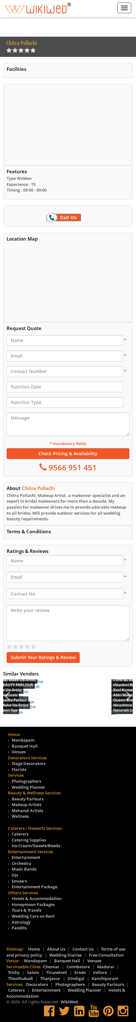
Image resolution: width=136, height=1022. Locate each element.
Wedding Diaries (65, 955)
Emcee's (19, 881)
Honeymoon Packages (33, 904)
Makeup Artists (26, 804)
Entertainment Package (34, 887)
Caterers (20, 834)
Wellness (20, 816)
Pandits (19, 928)
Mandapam (23, 740)
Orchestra (21, 863)
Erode (80, 972)
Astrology (21, 922)
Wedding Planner (28, 787)
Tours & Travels (26, 910)
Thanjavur (50, 978)
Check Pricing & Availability (68, 453)
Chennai (51, 967)
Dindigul (76, 978)
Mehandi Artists (27, 810)
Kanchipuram (105, 978)
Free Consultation (106, 955)
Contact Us (83, 949)
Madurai (105, 967)
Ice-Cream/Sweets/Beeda (36, 845)
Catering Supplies (29, 840)
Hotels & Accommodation (37, 898)
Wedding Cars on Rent (33, 916)
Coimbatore (78, 967)
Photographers (26, 781)
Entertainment (26, 857)
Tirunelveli (56, 972)
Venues (19, 752)
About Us (56, 949)
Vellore (100, 972)
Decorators (37, 984)
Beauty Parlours (28, 799)
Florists (19, 769)
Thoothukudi (20, 978)
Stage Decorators (29, 763)
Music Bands (24, 869)
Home (34, 949)
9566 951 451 (72, 467)
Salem (33, 972)
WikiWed (69, 1002)
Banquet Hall (25, 746)
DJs (15, 875)
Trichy (14, 972)
